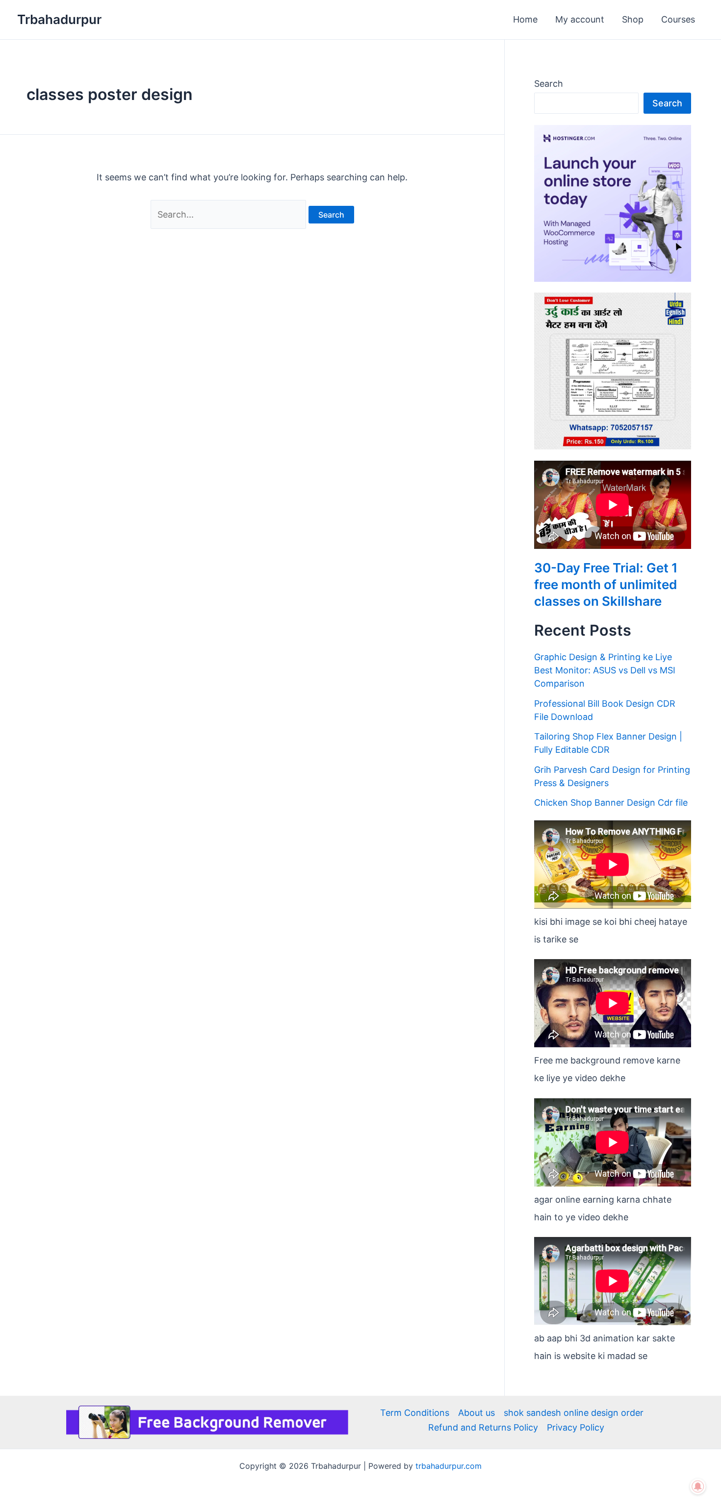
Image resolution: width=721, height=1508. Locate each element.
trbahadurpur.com (448, 1466)
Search (548, 83)
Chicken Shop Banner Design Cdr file (611, 802)
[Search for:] (230, 214)
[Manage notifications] (698, 1486)
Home (525, 19)
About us (476, 1413)
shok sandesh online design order (574, 1413)
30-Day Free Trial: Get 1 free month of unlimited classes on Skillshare (606, 584)
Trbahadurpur (59, 19)
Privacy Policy (575, 1427)
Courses (678, 19)
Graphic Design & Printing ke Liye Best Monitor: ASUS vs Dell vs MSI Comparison (604, 670)
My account (579, 19)
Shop (633, 19)
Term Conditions (414, 1413)
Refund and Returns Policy (483, 1427)
